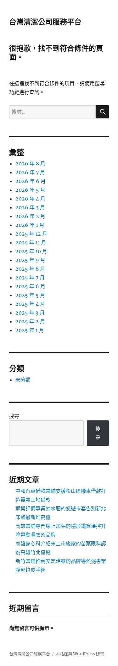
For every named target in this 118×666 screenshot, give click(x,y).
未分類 (23, 380)
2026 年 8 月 (30, 163)
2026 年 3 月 (30, 207)
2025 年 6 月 (30, 286)
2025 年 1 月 (29, 330)
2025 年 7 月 (30, 277)
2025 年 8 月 (30, 269)
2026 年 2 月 (30, 216)
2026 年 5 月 (30, 190)
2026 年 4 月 (30, 198)
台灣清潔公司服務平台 (45, 22)
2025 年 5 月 (30, 295)
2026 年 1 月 (29, 225)
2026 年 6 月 (30, 181)
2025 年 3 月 (30, 313)
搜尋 (14, 416)
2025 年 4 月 (30, 304)
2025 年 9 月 (30, 260)
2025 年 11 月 (30, 242)
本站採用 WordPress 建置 (80, 654)
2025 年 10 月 (31, 251)
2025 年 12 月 (31, 234)
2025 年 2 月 (30, 321)
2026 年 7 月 (30, 172)
